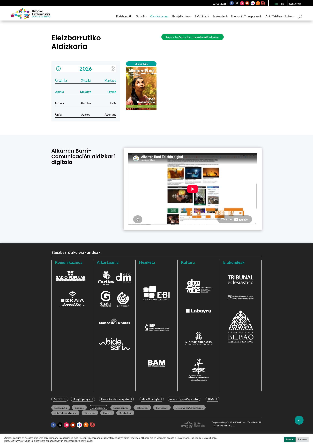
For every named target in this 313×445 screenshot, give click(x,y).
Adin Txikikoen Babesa (280, 16)
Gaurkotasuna (159, 16)
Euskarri (107, 413)
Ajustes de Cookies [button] (29, 440)
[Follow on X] (237, 3)
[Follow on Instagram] (242, 3)
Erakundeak (220, 16)
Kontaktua (295, 3)
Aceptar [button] (290, 439)
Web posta (90, 413)
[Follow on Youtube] (247, 3)
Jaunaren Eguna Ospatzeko (183, 399)
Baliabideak (201, 16)
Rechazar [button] (302, 439)
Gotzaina (141, 16)
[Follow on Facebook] (232, 3)
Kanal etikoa (125, 413)
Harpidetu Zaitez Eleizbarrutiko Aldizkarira (191, 37)
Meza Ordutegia (150, 399)
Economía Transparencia (246, 16)
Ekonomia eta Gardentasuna (189, 407)
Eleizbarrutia (124, 16)
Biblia (211, 399)
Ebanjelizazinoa (181, 16)
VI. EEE (58, 399)
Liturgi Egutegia (81, 399)
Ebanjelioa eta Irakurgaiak (115, 399)
